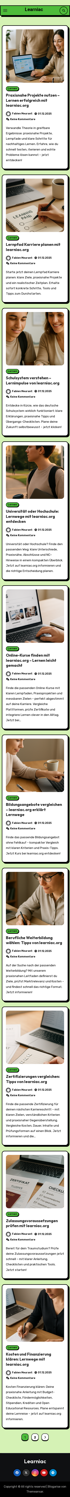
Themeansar (34, 1491)
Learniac (34, 9)
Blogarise (54, 1486)
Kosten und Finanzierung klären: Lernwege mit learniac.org (28, 1359)
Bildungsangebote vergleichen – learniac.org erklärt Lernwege (34, 809)
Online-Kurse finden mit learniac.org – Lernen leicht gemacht (31, 660)
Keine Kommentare (22, 119)
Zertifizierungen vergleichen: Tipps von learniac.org (33, 1079)
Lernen (12, 88)
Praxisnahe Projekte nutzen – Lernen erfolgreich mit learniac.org (33, 100)
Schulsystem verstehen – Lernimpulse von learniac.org (32, 380)
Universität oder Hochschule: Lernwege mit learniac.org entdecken (32, 516)
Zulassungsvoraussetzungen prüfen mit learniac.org (32, 1223)
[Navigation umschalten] (5, 10)
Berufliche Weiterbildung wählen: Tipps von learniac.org (34, 940)
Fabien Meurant (22, 113)
